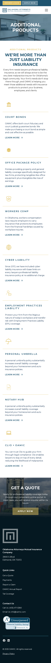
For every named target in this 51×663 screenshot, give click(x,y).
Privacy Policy (9, 654)
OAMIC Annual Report (12, 589)
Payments (7, 580)
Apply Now (30, 3)
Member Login (12, 3)
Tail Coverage (8, 594)
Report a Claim (9, 585)
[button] (45, 10)
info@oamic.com (18, 612)
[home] (16, 10)
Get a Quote (8, 575)
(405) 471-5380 (15, 608)
